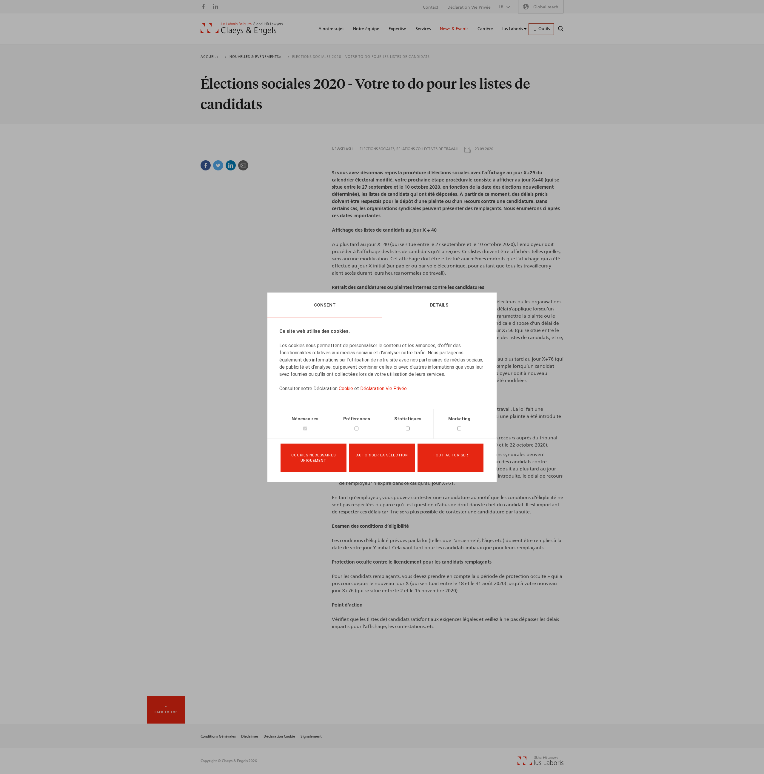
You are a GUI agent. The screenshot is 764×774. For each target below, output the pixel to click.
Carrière (485, 29)
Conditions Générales (218, 736)
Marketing (459, 418)
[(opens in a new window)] (540, 763)
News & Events (454, 29)
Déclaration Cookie (279, 736)
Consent (325, 305)
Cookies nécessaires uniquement (313, 458)
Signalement (311, 736)
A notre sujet (331, 29)
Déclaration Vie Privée (383, 388)
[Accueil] (242, 28)
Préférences (356, 418)
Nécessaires (305, 418)
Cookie (346, 388)
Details (439, 305)
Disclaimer (249, 736)
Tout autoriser (450, 455)
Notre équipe (366, 29)
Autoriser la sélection (382, 455)
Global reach (545, 7)
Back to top (166, 712)
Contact (430, 7)
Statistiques (407, 418)
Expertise (397, 29)
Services (423, 29)
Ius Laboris (512, 29)
